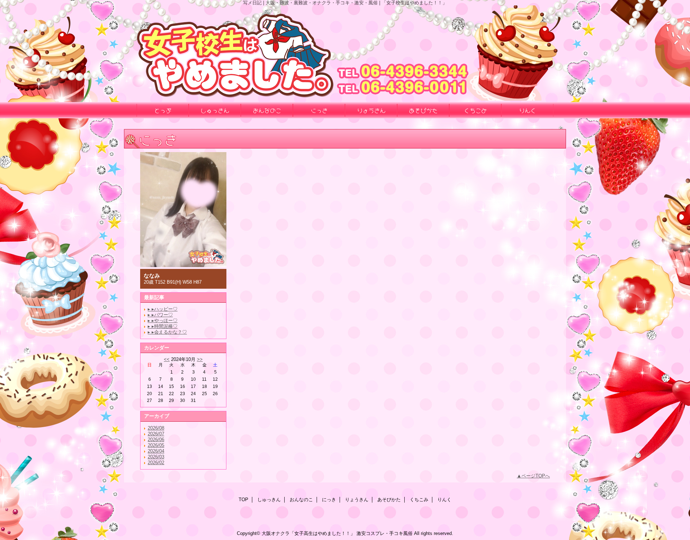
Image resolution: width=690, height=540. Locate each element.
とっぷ (162, 110)
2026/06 (156, 439)
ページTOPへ (535, 476)
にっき (329, 499)
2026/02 (156, 462)
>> (200, 359)
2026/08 (156, 428)
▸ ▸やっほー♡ (163, 320)
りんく (444, 499)
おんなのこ (301, 499)
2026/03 (156, 456)
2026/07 (156, 433)
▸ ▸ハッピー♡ (163, 309)
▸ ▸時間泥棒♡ (163, 326)
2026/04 (156, 451)
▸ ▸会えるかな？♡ (167, 332)
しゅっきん (269, 499)
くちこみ (419, 499)
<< (167, 359)
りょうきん (356, 499)
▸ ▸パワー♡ (160, 314)
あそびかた (389, 499)
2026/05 (156, 445)
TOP (243, 499)
